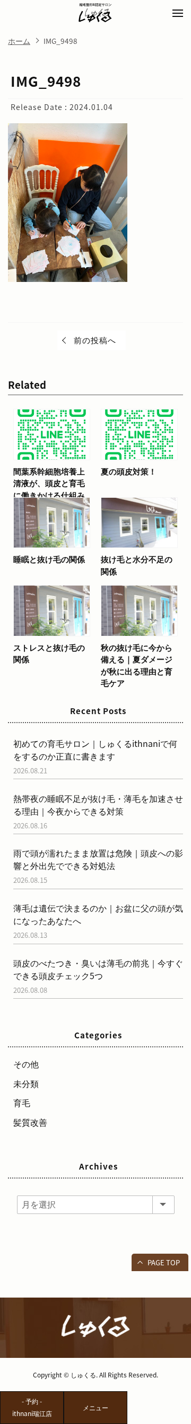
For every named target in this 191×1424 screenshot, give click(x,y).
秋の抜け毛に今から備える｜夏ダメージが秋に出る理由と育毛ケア (136, 665)
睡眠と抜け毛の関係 (49, 559)
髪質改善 (30, 1122)
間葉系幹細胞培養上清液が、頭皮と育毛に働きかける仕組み (49, 483)
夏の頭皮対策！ (129, 471)
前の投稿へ (95, 340)
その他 (26, 1063)
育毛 (21, 1102)
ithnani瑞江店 (32, 1407)
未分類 (26, 1083)
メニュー (95, 1407)
